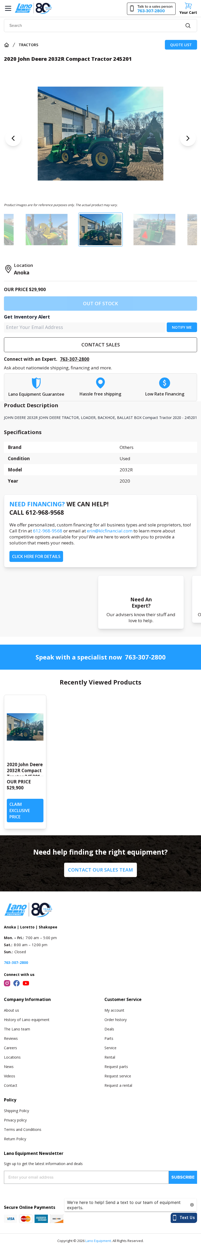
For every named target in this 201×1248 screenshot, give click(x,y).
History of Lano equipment (26, 1019)
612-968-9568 (47, 531)
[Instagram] (7, 983)
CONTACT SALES (100, 344)
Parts (108, 1038)
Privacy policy (15, 1120)
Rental (109, 1057)
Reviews (11, 1038)
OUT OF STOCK (100, 303)
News (9, 1066)
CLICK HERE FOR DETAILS (36, 556)
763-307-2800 (74, 359)
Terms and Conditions (22, 1129)
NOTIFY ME (182, 327)
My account (114, 1010)
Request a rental (118, 1085)
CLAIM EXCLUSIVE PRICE (19, 810)
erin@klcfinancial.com (109, 531)
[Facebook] (16, 983)
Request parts (116, 1066)
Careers (10, 1047)
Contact (10, 1085)
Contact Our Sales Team (100, 870)
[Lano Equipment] (33, 8)
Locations (12, 1057)
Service (110, 1047)
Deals (109, 1029)
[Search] (188, 25)
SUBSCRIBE (182, 1177)
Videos (9, 1075)
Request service (117, 1075)
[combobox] (100, 25)
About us (11, 1010)
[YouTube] (26, 983)
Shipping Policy (16, 1110)
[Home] (6, 44)
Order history (115, 1019)
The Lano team (17, 1029)
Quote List (181, 44)
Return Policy (15, 1138)
